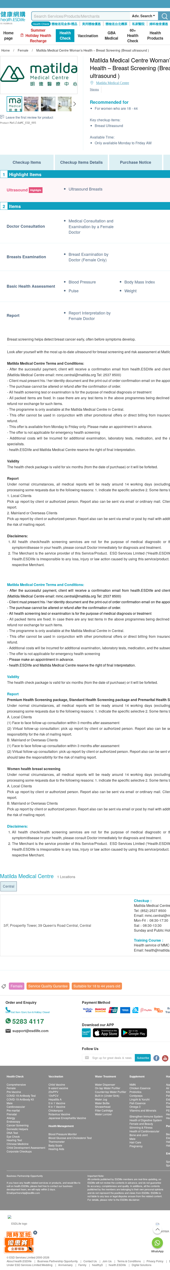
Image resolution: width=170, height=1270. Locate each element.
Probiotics (135, 1092)
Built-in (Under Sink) (107, 1095)
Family (82, 1265)
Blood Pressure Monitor (62, 1134)
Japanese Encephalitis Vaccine (67, 1118)
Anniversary (65, 1265)
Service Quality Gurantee (48, 986)
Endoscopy (13, 1121)
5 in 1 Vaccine (56, 1103)
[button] (74, 104)
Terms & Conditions (129, 1261)
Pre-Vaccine (14, 1092)
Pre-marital (13, 1110)
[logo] (13, 24)
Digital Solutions (141, 1265)
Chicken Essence (140, 1088)
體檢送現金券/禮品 (64, 23)
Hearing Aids (56, 1149)
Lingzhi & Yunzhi (139, 1099)
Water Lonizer (103, 1114)
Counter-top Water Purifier (110, 1092)
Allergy (11, 1118)
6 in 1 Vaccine (56, 1106)
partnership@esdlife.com (26, 1193)
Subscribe (143, 1058)
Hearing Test (14, 1140)
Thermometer (56, 1141)
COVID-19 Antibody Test (21, 1095)
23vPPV (53, 1092)
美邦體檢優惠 (91, 23)
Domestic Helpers (17, 1129)
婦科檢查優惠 (158, 23)
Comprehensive (16, 1084)
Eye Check (13, 1136)
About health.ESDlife (19, 1261)
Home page (8, 35)
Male (10, 1103)
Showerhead (102, 1106)
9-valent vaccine (58, 1088)
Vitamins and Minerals (142, 1110)
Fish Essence (137, 1103)
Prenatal (12, 1114)
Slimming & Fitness (141, 1127)
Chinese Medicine (18, 1144)
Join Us (107, 1261)
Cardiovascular (16, 1106)
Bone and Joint (138, 1135)
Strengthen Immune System (146, 1116)
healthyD (97, 1265)
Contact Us (90, 1261)
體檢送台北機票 (116, 23)
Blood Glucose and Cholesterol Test (70, 1138)
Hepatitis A (55, 1099)
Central (8, 886)
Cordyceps (136, 1095)
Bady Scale (55, 1145)
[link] (17, 1223)
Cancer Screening (18, 1125)
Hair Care (135, 1142)
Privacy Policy (155, 1261)
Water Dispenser (105, 1084)
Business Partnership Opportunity (57, 1261)
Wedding (47, 1265)
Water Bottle (102, 1103)
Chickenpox (55, 1110)
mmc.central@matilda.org (76, 374)
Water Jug (101, 1099)
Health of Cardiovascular (144, 1131)
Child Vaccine (56, 1084)
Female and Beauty (141, 1123)
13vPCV (53, 1095)
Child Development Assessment (26, 1147)
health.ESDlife (117, 1265)
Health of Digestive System (145, 1120)
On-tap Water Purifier (107, 1088)
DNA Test (12, 1133)
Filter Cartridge (104, 1110)
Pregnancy (136, 1146)
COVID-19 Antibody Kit (20, 1099)
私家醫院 (138, 23)
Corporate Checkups (19, 1151)
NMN (132, 1084)
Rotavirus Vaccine (59, 1114)
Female (17, 986)
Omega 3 (135, 1106)
